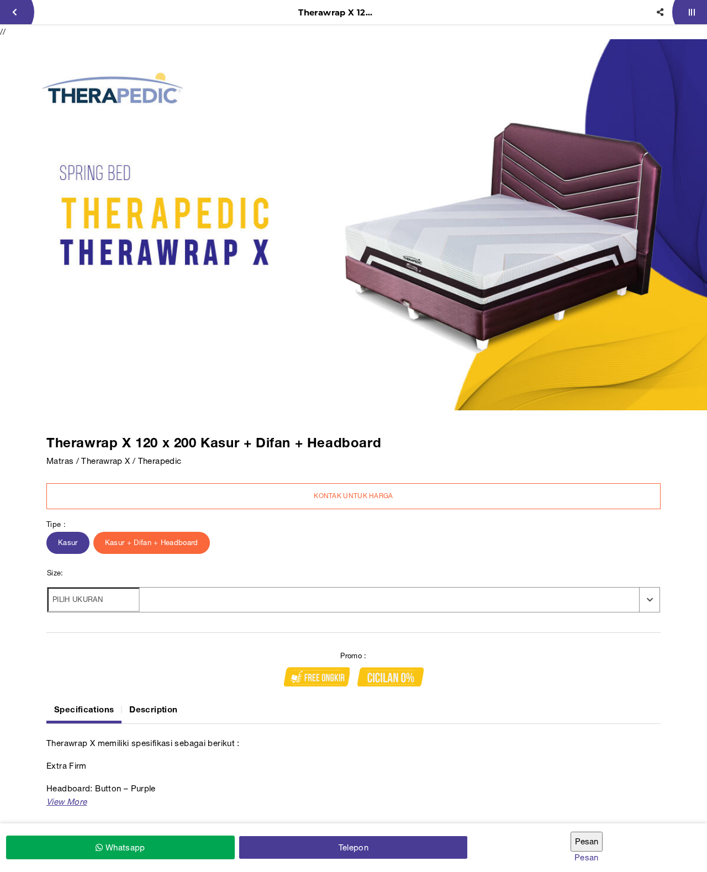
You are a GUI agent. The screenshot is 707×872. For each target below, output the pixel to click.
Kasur (68, 542)
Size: (55, 573)
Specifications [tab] (84, 709)
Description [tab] (153, 709)
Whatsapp (124, 847)
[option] (353, 224)
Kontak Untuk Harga (353, 496)
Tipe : (56, 524)
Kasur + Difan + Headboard (151, 542)
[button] (66, 801)
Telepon (354, 847)
